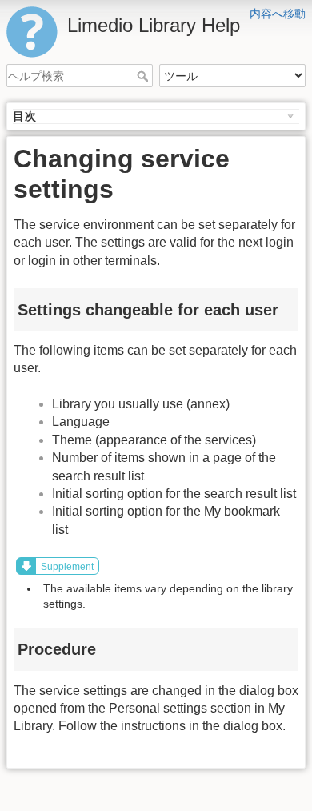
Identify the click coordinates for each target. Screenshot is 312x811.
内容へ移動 (278, 13)
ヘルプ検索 (144, 76)
